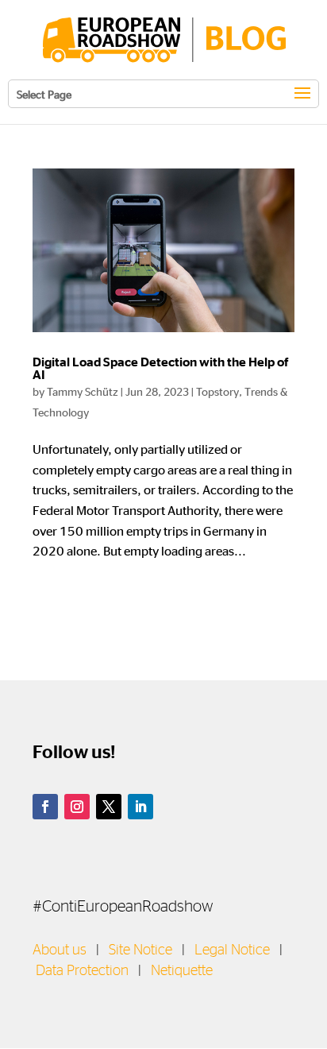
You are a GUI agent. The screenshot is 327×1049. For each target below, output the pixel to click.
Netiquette (182, 971)
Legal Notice (232, 950)
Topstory (217, 391)
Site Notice (140, 950)
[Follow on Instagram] (77, 806)
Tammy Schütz (82, 391)
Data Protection (82, 971)
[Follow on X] (108, 806)
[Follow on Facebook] (45, 806)
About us (60, 950)
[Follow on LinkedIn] (140, 806)
